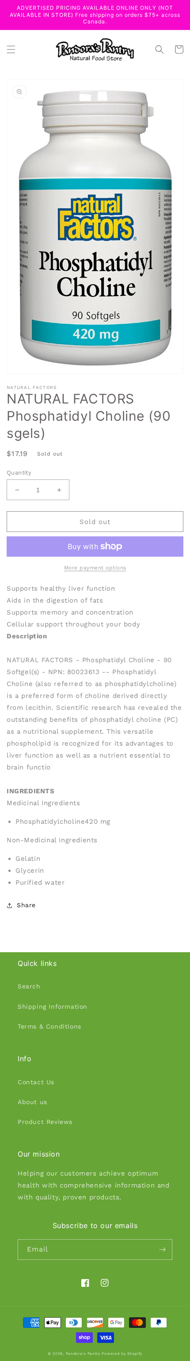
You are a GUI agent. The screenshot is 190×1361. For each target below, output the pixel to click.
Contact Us (36, 1082)
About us (32, 1101)
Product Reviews (45, 1121)
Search (29, 986)
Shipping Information (52, 1006)
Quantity (19, 472)
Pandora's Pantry (83, 1353)
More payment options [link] (95, 568)
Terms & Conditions (49, 1026)
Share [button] (26, 905)
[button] (11, 49)
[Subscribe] (162, 1249)
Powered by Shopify (122, 1353)
